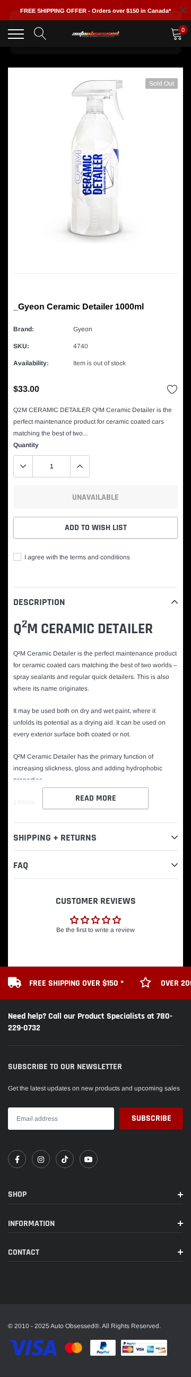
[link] (17, 1159)
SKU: (21, 346)
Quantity (26, 445)
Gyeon (82, 329)
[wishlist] (172, 389)
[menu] (16, 34)
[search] (40, 34)
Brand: (23, 329)
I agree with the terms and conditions (76, 557)
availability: (31, 363)
